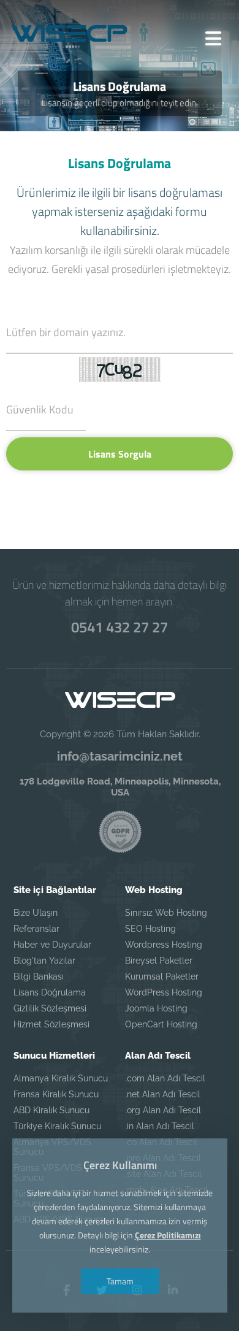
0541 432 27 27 (119, 627)
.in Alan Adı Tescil (159, 1126)
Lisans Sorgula (119, 454)
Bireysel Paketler (158, 960)
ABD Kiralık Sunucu (51, 1110)
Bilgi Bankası (38, 976)
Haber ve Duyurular (52, 944)
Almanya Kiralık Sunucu (60, 1078)
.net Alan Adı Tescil (162, 1094)
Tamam (119, 1281)
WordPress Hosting (163, 992)
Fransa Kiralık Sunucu (56, 1094)
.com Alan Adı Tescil (165, 1078)
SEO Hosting (150, 929)
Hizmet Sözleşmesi (51, 1024)
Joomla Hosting (156, 1008)
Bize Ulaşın (35, 913)
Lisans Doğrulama (49, 992)
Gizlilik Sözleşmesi (49, 1008)
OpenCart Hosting (161, 1024)
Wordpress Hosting (163, 944)
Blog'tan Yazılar (44, 960)
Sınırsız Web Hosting (166, 913)
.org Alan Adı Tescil (163, 1110)
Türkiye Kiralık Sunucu (57, 1126)
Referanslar (36, 929)
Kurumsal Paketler (162, 976)
